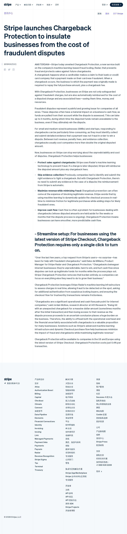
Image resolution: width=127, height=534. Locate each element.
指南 (98, 383)
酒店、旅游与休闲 (73, 442)
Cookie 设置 (101, 414)
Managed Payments (44, 438)
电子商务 (69, 397)
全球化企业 (70, 407)
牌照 (98, 407)
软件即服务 (70, 425)
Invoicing (39, 428)
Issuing (38, 432)
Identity (38, 425)
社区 (98, 393)
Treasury (39, 470)
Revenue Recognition (44, 456)
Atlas (37, 386)
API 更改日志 (71, 500)
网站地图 (100, 411)
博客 (98, 390)
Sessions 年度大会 (104, 397)
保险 (67, 445)
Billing (37, 393)
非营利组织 (70, 452)
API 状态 (69, 496)
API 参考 (69, 493)
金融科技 (69, 435)
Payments (39, 445)
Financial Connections (45, 421)
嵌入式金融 (70, 400)
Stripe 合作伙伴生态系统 (76, 476)
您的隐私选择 (102, 418)
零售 (67, 463)
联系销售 (115, 4)
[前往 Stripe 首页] (7, 379)
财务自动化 (70, 404)
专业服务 (69, 456)
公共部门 (69, 459)
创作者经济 (70, 432)
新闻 (99, 13)
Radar (37, 452)
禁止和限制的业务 (103, 404)
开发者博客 (70, 510)
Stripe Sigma (41, 459)
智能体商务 (70, 390)
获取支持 (100, 455)
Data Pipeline (41, 414)
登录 (104, 4)
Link (37, 435)
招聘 (98, 434)
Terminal (39, 466)
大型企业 (69, 383)
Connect (38, 407)
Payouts (38, 449)
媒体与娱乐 (70, 449)
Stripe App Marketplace (76, 473)
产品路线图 (101, 431)
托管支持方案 (102, 458)
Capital (38, 397)
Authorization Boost (44, 390)
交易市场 (69, 414)
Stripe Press (101, 441)
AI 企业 (68, 428)
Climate (38, 404)
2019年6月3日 (10, 64)
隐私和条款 (101, 400)
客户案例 (100, 386)
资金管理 (69, 418)
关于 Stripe (118, 13)
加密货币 (38, 411)
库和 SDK (69, 503)
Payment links (41, 442)
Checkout (39, 400)
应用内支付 (70, 411)
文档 (67, 489)
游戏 (67, 438)
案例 (107, 13)
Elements (39, 418)
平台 (67, 421)
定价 (57, 4)
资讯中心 (8, 13)
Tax (36, 463)
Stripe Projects (72, 507)
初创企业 (69, 386)
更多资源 (100, 421)
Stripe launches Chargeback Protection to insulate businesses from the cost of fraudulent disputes (47, 40)
